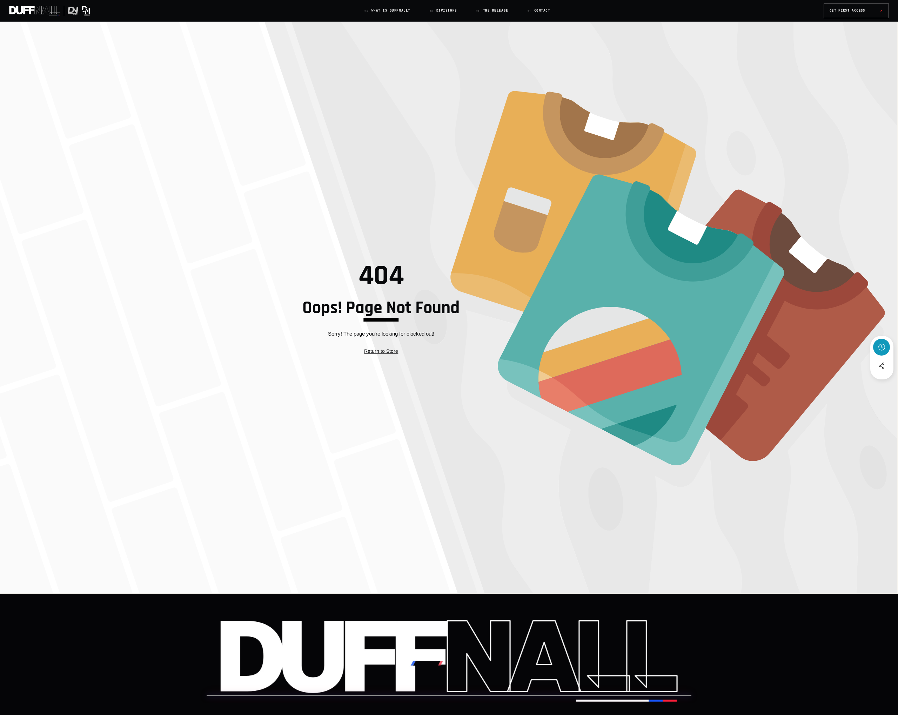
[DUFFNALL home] (50, 11)
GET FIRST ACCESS (856, 10)
